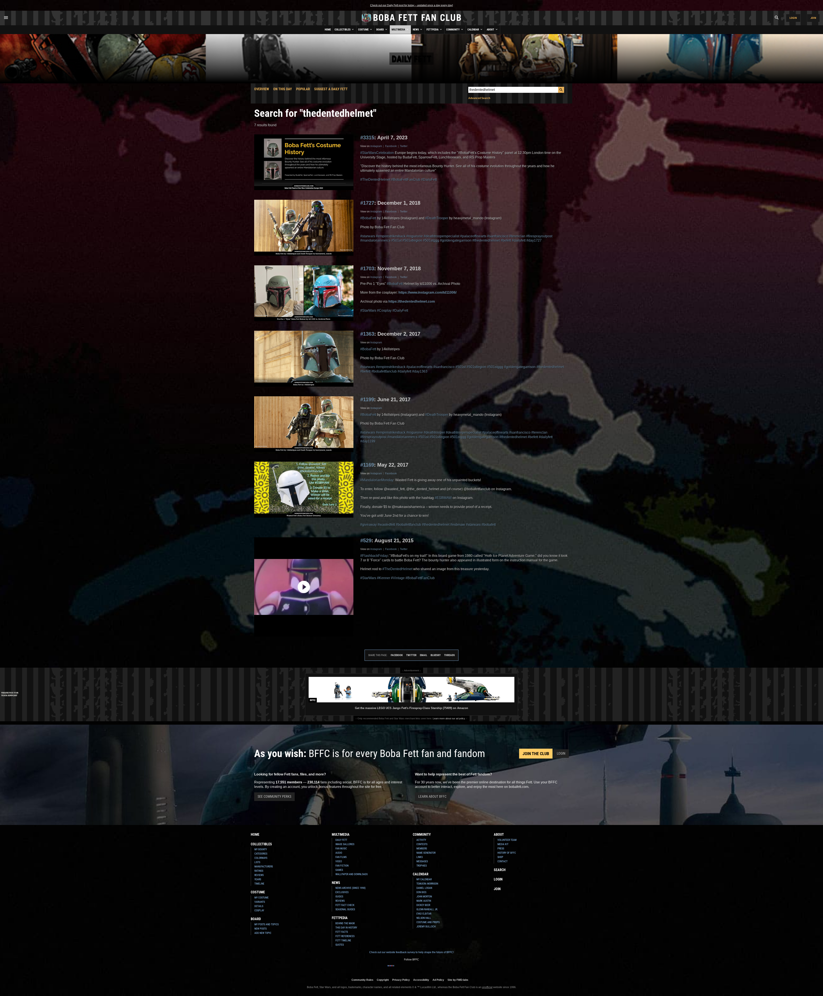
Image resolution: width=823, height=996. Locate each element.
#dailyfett (519, 240)
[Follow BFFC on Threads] (425, 968)
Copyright (383, 979)
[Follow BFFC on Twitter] (404, 968)
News (416, 29)
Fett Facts (341, 931)
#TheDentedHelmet (375, 179)
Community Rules (362, 979)
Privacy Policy (401, 979)
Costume (363, 29)
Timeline (259, 883)
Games (339, 869)
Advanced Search (479, 98)
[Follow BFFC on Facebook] (390, 968)
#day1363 (419, 371)
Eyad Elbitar (423, 913)
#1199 (367, 399)
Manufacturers (263, 866)
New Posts (260, 928)
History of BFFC (506, 852)
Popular (303, 89)
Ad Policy (438, 979)
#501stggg (431, 240)
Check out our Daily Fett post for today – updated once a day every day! (411, 5)
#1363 (367, 334)
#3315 (367, 137)
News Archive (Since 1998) (350, 887)
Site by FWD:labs (458, 979)
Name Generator (426, 852)
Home (328, 29)
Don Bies (421, 892)
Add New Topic (262, 932)
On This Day (282, 89)
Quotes (339, 944)
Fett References (344, 936)
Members (421, 848)
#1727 (367, 203)
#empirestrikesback (390, 236)
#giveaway (368, 524)
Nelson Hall (423, 917)
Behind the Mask (345, 923)
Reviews (259, 875)
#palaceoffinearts (473, 236)
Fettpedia (433, 29)
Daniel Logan (424, 887)
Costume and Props (428, 922)
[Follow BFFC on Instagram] (397, 968)
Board (380, 29)
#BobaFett (368, 218)
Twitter (403, 146)
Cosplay (259, 910)
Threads (449, 655)
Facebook (391, 146)
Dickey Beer (423, 905)
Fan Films (341, 857)
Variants (259, 901)
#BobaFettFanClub (405, 179)
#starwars (367, 236)
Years (257, 879)
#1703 (367, 268)
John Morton (424, 896)
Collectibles (343, 29)
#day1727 (534, 240)
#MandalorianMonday (376, 480)
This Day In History (346, 927)
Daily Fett (341, 839)
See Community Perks (274, 797)
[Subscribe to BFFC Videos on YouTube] (418, 968)
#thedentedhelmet (486, 240)
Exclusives (341, 892)
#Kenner (383, 578)
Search (500, 870)
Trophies (421, 865)
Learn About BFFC (432, 797)
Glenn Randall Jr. (427, 909)
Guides (339, 896)
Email (423, 655)
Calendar (473, 29)
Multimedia (399, 29)
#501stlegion (412, 240)
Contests (421, 844)
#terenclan (517, 236)
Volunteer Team (507, 839)
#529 (365, 540)
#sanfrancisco (497, 236)
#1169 (367, 465)
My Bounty (260, 849)
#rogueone (414, 236)
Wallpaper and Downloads (351, 874)
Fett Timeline (343, 940)
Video (338, 861)
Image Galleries (344, 844)
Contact (502, 861)
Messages (422, 861)
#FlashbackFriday (374, 555)
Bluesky (436, 655)
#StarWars (368, 310)
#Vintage (398, 578)
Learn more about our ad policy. (449, 718)
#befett (506, 240)
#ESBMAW (443, 498)
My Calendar (424, 879)
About (491, 29)
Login (793, 18)
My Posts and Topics (266, 924)
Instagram (376, 146)
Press (500, 848)
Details (258, 906)
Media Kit (502, 844)
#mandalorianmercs (375, 240)
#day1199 (367, 441)
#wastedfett (386, 524)
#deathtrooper (434, 432)
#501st (396, 240)
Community (453, 29)
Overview (261, 89)
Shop (500, 857)
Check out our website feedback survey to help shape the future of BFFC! (411, 952)
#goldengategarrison (456, 240)
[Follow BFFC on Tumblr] (411, 968)
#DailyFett (429, 179)
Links (419, 857)
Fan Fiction (341, 865)
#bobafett (489, 524)
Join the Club (536, 753)
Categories (260, 853)
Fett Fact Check (344, 905)
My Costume (261, 897)
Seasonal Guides (345, 909)
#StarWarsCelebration (377, 153)
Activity (421, 839)
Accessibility (421, 979)
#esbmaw (457, 524)
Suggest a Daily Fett (331, 89)
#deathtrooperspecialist (441, 236)
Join (813, 18)
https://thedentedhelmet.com (411, 301)
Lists (257, 862)
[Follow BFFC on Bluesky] (432, 968)
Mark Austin (423, 900)
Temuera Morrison (427, 883)
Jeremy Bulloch (426, 926)
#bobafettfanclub (384, 371)
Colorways (260, 857)
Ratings (258, 870)
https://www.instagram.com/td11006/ (427, 292)
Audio (338, 852)
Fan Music (341, 848)
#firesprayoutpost (539, 236)
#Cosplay (384, 310)
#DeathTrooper (436, 218)
